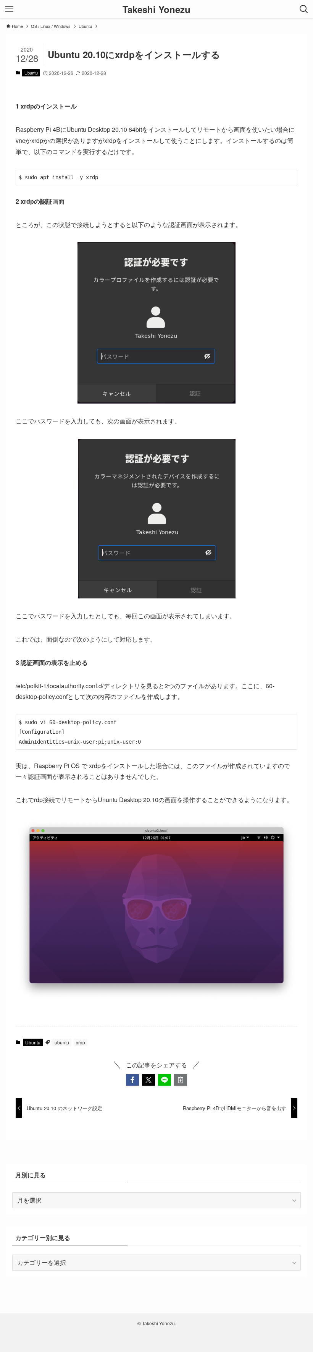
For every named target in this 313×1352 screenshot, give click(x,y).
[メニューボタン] (9, 9)
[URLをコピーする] (180, 1080)
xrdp (80, 1042)
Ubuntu (31, 73)
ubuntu (62, 1042)
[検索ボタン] (304, 9)
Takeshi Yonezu (156, 9)
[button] (132, 1080)
